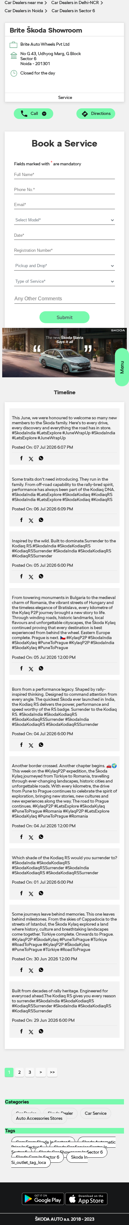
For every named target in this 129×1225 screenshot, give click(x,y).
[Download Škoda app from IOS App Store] (86, 1199)
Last (52, 1072)
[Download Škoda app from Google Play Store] (43, 1199)
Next (41, 1072)
